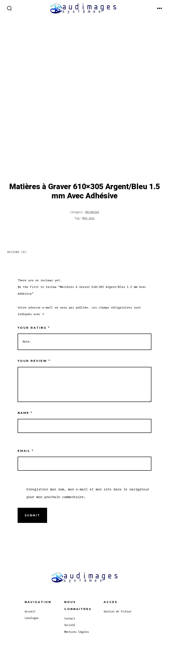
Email (26, 450)
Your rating (34, 327)
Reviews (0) (16, 252)
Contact (69, 618)
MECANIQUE (92, 212)
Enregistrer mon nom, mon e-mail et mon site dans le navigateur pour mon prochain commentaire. (87, 493)
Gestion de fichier (117, 611)
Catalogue (32, 618)
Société (69, 625)
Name (25, 413)
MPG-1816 (88, 218)
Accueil (30, 611)
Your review (34, 360)
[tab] (81, 252)
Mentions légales (76, 632)
